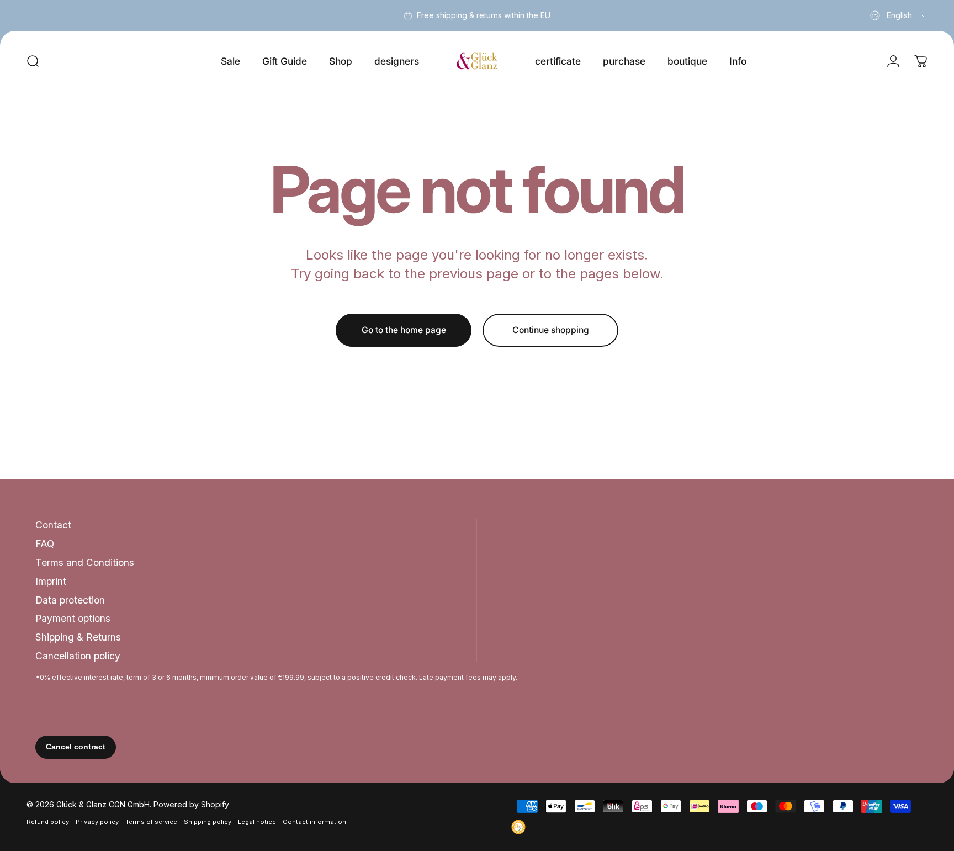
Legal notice (257, 822)
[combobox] (899, 15)
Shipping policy (207, 822)
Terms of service (151, 822)
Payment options (72, 618)
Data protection (70, 600)
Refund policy (47, 822)
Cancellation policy (77, 656)
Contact (53, 525)
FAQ (44, 543)
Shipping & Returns (78, 637)
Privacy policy (97, 822)
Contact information (314, 822)
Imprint (50, 581)
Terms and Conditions (84, 562)
